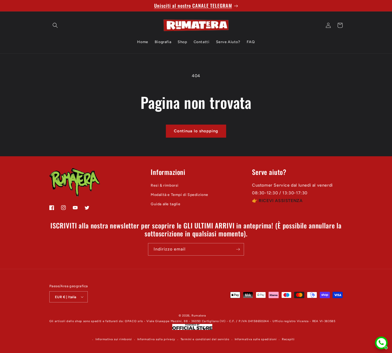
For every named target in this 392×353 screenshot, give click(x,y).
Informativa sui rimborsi (113, 339)
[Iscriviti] (238, 249)
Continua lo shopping (196, 131)
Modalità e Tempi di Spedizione (179, 194)
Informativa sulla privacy (156, 339)
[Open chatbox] (381, 342)
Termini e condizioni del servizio (205, 339)
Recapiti (288, 339)
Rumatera (198, 315)
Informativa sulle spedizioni (256, 339)
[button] (55, 25)
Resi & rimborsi (165, 185)
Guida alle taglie (165, 204)
